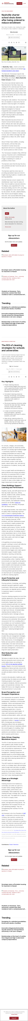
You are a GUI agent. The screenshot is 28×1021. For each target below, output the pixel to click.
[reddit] (16, 42)
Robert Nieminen (13, 844)
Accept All (14, 1018)
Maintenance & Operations (8, 341)
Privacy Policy (14, 1014)
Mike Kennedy (14, 32)
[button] (3, 3)
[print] (25, 42)
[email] (19, 42)
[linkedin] (11, 42)
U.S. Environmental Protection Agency (13, 515)
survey (17, 720)
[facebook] (9, 42)
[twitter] (14, 42)
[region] (14, 1015)
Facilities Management (7, 11)
